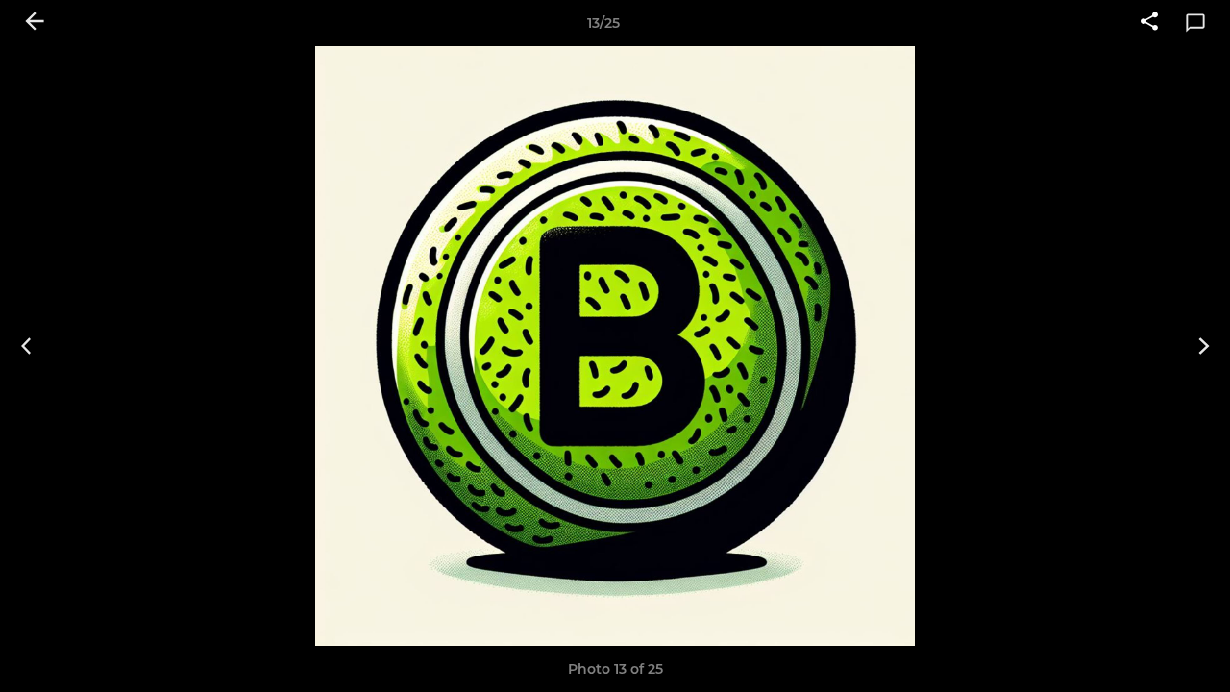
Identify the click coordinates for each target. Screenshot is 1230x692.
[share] (1149, 23)
